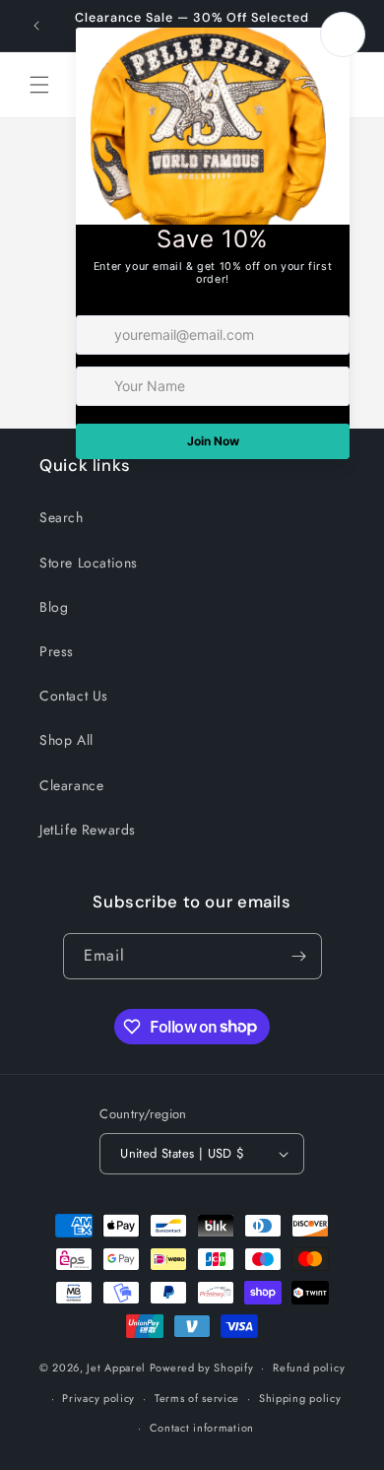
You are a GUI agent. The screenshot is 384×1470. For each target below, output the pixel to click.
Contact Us (73, 695)
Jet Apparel (116, 1367)
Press (56, 651)
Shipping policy (300, 1398)
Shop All (66, 740)
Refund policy (309, 1367)
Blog (53, 607)
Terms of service (197, 1398)
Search (61, 517)
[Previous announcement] (36, 25)
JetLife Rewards (87, 829)
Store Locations (88, 562)
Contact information (202, 1428)
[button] (39, 84)
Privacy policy (98, 1398)
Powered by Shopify (202, 1367)
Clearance (71, 785)
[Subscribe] (299, 956)
